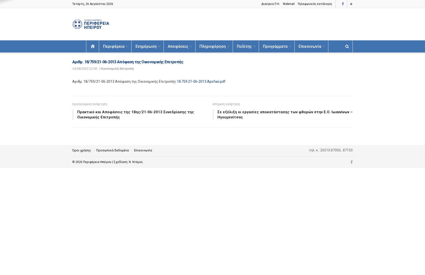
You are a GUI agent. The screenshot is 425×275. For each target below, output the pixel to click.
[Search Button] (347, 46)
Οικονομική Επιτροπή (117, 68)
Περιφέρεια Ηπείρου (97, 162)
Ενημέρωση (146, 46)
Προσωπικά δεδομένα (112, 150)
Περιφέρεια (113, 46)
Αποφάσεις (178, 46)
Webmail (289, 4)
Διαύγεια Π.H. (270, 4)
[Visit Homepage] (90, 24)
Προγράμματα (275, 46)
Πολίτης (244, 46)
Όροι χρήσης (81, 150)
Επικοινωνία (310, 46)
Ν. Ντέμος (136, 162)
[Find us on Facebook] (343, 4)
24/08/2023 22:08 (84, 68)
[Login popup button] (351, 4)
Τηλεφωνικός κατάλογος (315, 4)
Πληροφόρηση (212, 46)
